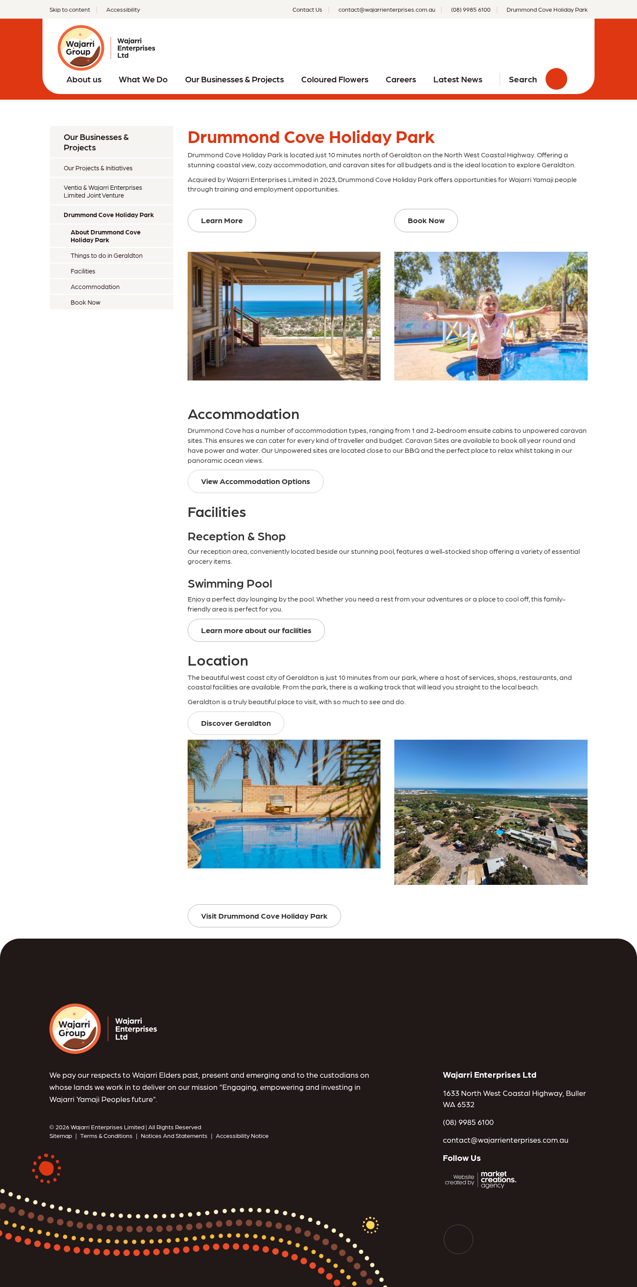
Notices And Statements (174, 1135)
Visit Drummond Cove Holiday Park (264, 915)
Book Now (426, 219)
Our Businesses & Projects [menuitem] (96, 141)
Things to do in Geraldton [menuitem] (107, 255)
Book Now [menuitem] (86, 302)
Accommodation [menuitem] (95, 286)
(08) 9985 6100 (468, 1121)
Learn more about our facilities (256, 629)
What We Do (143, 79)
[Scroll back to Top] (458, 1239)
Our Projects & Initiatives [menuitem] (98, 168)
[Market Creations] (482, 1178)
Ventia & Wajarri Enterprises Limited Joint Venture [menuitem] (103, 191)
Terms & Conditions (106, 1135)
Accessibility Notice (242, 1135)
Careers (401, 79)
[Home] (106, 46)
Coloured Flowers (334, 79)
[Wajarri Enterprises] (103, 1028)
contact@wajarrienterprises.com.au (506, 1139)
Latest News (457, 79)
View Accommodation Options (255, 480)
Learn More (222, 219)
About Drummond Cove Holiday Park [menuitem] (106, 236)
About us (83, 79)
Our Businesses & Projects (234, 79)
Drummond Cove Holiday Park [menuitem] (109, 214)
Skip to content (69, 9)
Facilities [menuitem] (83, 271)
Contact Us (307, 9)
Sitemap (60, 1135)
